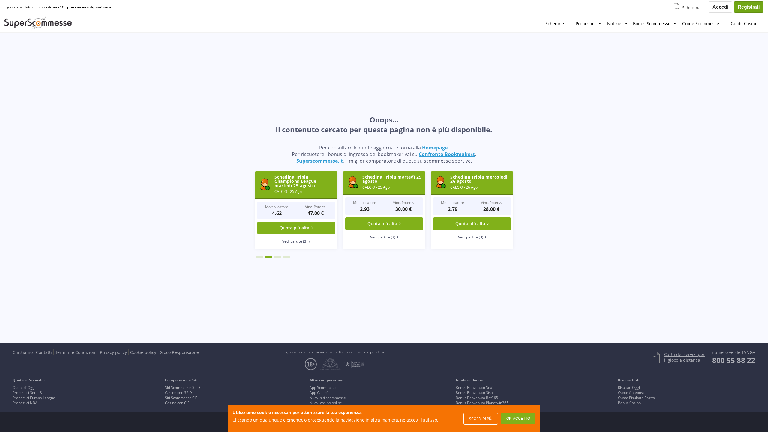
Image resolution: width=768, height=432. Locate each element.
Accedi (720, 7)
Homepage (435, 147)
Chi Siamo (23, 352)
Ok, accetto (518, 418)
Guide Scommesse (700, 23)
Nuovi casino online (326, 402)
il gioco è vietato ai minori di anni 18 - (57, 7)
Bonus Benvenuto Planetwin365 (482, 402)
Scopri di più (481, 418)
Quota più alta (294, 228)
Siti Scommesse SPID (182, 387)
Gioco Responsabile (179, 352)
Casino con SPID (178, 392)
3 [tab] (277, 257)
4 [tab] (286, 257)
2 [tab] (268, 257)
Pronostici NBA (25, 402)
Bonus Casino (629, 402)
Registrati (749, 7)
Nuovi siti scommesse (328, 397)
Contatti (44, 352)
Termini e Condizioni (76, 352)
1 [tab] (259, 257)
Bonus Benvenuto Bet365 (477, 397)
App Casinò (319, 392)
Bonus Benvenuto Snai (474, 387)
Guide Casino (744, 23)
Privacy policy (113, 352)
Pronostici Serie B (27, 392)
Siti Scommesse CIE (181, 397)
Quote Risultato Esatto (636, 397)
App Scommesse (324, 387)
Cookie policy (143, 352)
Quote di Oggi (24, 387)
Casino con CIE (177, 402)
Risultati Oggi (629, 387)
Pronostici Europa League (34, 397)
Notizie (614, 23)
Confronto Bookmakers (447, 154)
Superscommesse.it (319, 161)
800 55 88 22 (733, 360)
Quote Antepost (631, 392)
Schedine (554, 23)
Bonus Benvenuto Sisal (475, 392)
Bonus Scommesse (651, 23)
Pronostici (586, 23)
